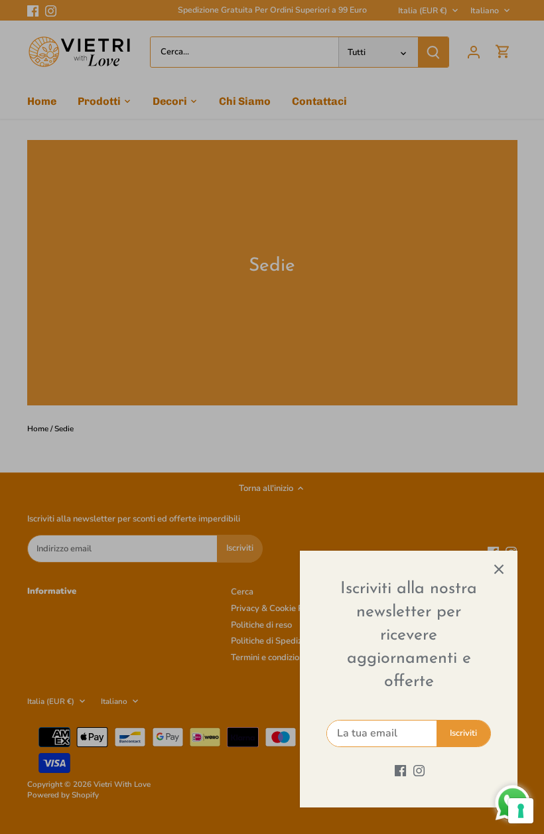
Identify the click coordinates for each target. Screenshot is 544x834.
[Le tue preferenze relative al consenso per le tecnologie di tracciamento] (520, 810)
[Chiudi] (498, 569)
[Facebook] (400, 770)
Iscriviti (463, 733)
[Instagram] (419, 770)
